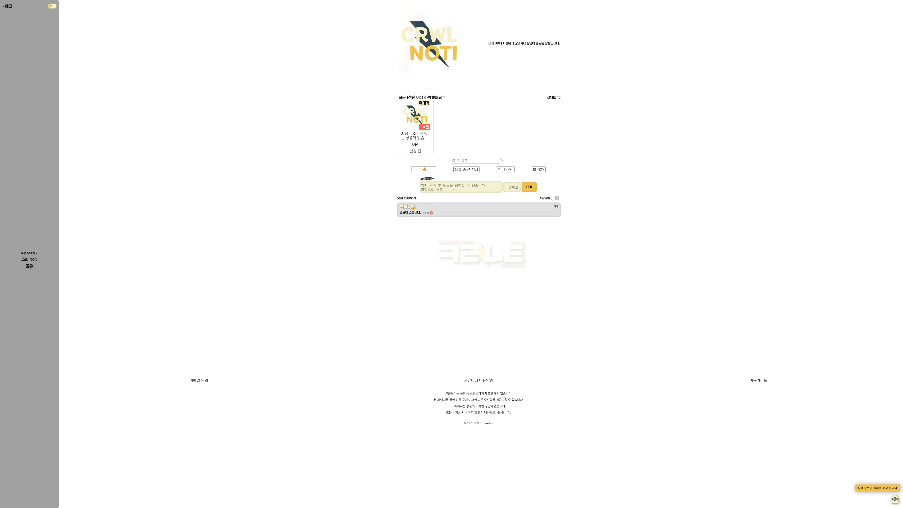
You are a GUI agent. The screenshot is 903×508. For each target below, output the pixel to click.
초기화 (538, 169)
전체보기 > (554, 97)
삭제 (556, 206)
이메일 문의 (199, 380)
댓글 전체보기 (406, 198)
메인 (8, 6)
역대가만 (505, 169)
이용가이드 (758, 380)
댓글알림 (544, 198)
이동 (529, 187)
